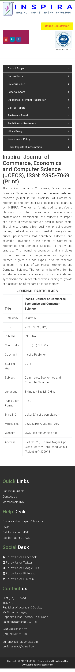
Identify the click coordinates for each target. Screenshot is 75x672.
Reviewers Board (18, 115)
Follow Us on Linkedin (19, 579)
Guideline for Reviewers (22, 123)
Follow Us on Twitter (18, 562)
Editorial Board (16, 92)
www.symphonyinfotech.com (37, 664)
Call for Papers (16, 107)
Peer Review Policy (19, 139)
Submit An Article (14, 491)
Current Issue (16, 76)
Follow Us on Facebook (21, 557)
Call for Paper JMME (16, 532)
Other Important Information (25, 147)
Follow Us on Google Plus (22, 568)
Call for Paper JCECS (16, 537)
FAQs (6, 527)
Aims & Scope (16, 68)
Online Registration (57, 26)
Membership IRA (13, 502)
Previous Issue (16, 84)
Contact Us (10, 496)
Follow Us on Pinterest (20, 573)
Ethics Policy (15, 131)
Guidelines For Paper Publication (27, 99)
